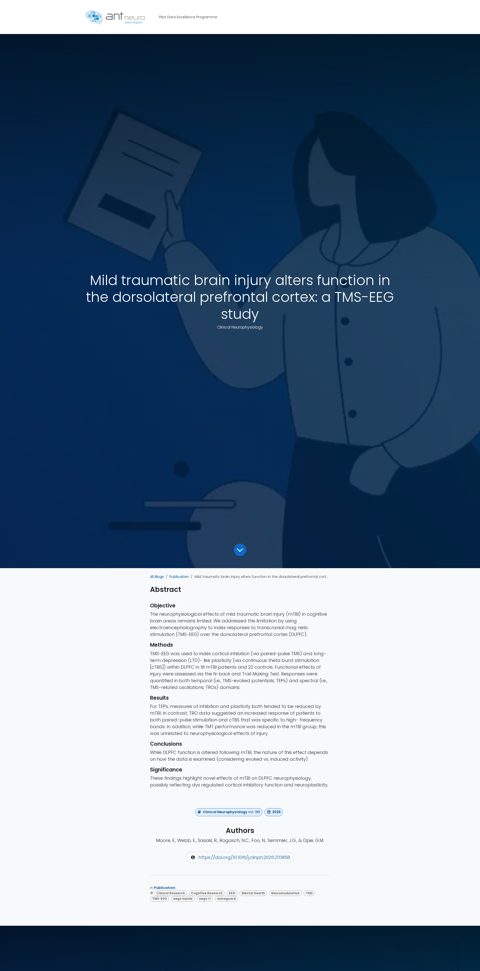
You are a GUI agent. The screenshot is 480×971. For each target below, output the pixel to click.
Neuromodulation (285, 893)
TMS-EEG (159, 898)
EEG (232, 893)
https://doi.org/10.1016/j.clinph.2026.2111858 (244, 857)
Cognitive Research (206, 893)
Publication (179, 576)
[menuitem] (188, 17)
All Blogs (157, 576)
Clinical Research (170, 893)
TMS (309, 893)
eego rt (205, 898)
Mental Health (253, 893)
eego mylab (182, 898)
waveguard (226, 898)
